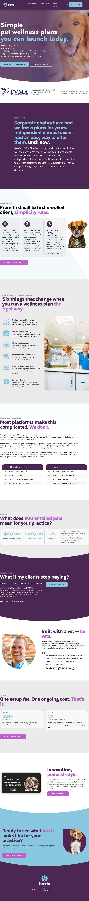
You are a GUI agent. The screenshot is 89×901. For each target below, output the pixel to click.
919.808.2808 (44, 890)
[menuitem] (32, 4)
